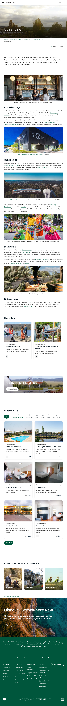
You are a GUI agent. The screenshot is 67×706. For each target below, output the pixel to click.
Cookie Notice (7, 677)
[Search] (60, 3)
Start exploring (12, 389)
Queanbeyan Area (38, 39)
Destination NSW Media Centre (44, 682)
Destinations (19, 667)
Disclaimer (6, 670)
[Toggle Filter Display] (6, 417)
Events (18, 596)
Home (6, 39)
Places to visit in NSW (15, 39)
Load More (8, 542)
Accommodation (7, 596)
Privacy (5, 673)
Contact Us (6, 667)
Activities (14, 596)
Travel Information (30, 668)
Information (31, 664)
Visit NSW (6, 664)
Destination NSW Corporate (44, 672)
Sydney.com (43, 667)
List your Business (32, 672)
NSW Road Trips (20, 673)
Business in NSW (32, 676)
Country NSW (27, 39)
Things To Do (19, 670)
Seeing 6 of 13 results (56, 548)
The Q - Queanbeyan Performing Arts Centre (30, 154)
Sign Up (8, 625)
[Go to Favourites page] (64, 2)
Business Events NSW (44, 677)
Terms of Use (7, 680)
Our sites (42, 664)
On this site (19, 664)
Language (57, 664)
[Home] (10, 2)
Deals (16, 683)
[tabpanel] (33, 19)
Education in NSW (32, 679)
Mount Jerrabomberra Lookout (15, 199)
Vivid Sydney (43, 686)
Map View (11, 548)
